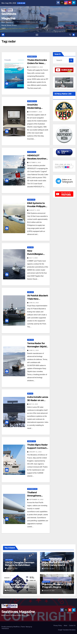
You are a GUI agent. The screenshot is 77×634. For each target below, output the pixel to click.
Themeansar (5, 628)
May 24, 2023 (33, 404)
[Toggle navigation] (36, 34)
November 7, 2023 (35, 112)
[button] (70, 35)
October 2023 (31, 151)
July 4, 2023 (33, 258)
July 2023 (30, 247)
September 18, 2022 (36, 499)
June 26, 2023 (34, 302)
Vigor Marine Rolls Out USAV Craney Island (55, 563)
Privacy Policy (58, 625)
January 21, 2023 (35, 452)
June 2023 (30, 292)
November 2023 (32, 101)
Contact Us (72, 625)
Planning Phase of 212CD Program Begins (56, 585)
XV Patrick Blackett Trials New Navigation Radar (37, 298)
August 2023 (31, 199)
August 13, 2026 (12, 568)
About (65, 625)
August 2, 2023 (34, 210)
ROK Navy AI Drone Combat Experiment (17, 585)
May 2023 (30, 393)
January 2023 (31, 441)
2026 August (9, 559)
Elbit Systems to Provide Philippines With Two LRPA (37, 206)
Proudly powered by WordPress (11, 626)
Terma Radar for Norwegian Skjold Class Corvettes (36, 346)
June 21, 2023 (34, 350)
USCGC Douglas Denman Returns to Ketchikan (19, 563)
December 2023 (32, 56)
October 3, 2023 (35, 162)
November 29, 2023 (36, 67)
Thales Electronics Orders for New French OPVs (37, 63)
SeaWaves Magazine (18, 612)
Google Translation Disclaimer (66, 630)
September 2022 (32, 488)
